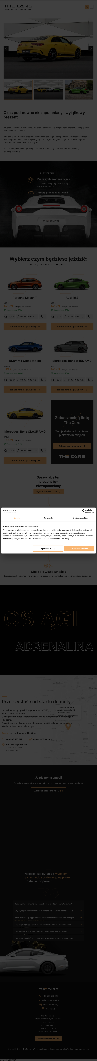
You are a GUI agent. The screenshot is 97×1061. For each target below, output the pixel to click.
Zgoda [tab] (17, 518)
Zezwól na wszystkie (79, 549)
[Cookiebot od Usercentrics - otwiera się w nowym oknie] (84, 511)
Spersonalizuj (46, 549)
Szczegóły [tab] (48, 518)
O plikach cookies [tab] (80, 518)
